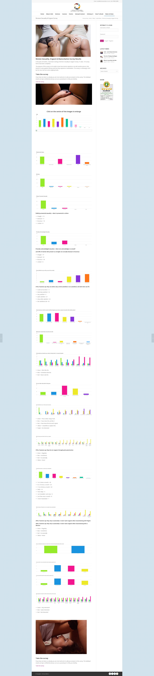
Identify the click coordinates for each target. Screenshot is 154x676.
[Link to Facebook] (110, 674)
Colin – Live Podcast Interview (110, 52)
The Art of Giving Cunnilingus (110, 56)
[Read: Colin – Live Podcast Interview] (101, 52)
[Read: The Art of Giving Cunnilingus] (101, 56)
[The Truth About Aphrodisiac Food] (1, 338)
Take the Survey (40, 82)
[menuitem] (42, 14)
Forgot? (106, 41)
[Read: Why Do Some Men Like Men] (101, 61)
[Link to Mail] (117, 674)
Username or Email (105, 27)
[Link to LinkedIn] (114, 674)
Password (102, 34)
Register (111, 41)
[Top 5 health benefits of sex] (153, 338)
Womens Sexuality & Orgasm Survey (46, 18)
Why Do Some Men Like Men (110, 60)
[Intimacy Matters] (77, 7)
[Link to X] (112, 674)
